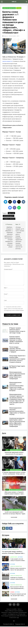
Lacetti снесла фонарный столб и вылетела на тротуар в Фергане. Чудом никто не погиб (14, 513)
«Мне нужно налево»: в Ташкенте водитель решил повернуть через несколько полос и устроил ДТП (14, 493)
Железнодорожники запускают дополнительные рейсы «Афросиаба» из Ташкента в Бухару (17, 411)
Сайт (5, 300)
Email (6, 294)
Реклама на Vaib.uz (8, 624)
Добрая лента (13, 557)
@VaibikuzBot (21, 614)
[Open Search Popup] (26, 1)
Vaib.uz (6, 36)
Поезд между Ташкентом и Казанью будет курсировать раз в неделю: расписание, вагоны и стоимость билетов (17, 359)
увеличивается (7, 61)
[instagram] (7, 528)
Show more (14, 517)
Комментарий (8, 269)
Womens (12, 592)
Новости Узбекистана (9, 8)
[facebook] (11, 528)
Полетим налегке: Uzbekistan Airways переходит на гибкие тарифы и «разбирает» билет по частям (16, 340)
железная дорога (8, 216)
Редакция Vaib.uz (20, 624)
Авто (7, 449)
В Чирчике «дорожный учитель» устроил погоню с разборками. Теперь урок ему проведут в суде (14, 474)
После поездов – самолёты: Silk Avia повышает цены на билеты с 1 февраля (17, 349)
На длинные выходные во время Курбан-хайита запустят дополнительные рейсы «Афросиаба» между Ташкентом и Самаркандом (17, 422)
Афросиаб (11, 213)
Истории (4, 549)
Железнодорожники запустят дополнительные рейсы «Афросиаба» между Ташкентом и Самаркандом (17, 375)
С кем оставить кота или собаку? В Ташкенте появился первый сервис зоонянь (18, 560)
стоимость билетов (9, 218)
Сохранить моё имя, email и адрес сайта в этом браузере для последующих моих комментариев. (14, 308)
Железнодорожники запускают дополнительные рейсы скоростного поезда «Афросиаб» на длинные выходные (16, 386)
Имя (5, 287)
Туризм (19, 8)
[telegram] (4, 528)
